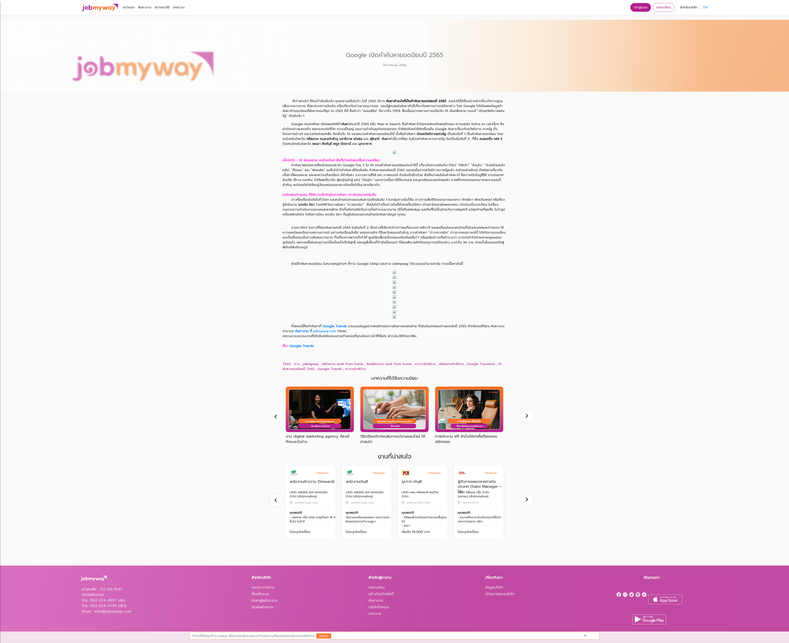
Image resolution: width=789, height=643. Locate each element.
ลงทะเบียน (663, 7)
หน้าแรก (129, 7)
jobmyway (310, 364)
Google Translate (481, 364)
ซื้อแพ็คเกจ (260, 594)
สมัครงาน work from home (342, 364)
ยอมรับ (323, 636)
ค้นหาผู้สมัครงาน (264, 600)
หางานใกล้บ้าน (425, 364)
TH (705, 7)
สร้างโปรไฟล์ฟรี (381, 594)
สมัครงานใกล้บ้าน (451, 364)
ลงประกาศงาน (263, 587)
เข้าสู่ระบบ (640, 7)
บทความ (179, 7)
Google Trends (335, 326)
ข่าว (297, 364)
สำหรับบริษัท (688, 7)
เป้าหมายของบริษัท (499, 594)
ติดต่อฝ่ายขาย (262, 607)
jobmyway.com (324, 331)
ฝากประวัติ (162, 7)
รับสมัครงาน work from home (389, 364)
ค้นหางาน (144, 7)
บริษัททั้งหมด (378, 607)
